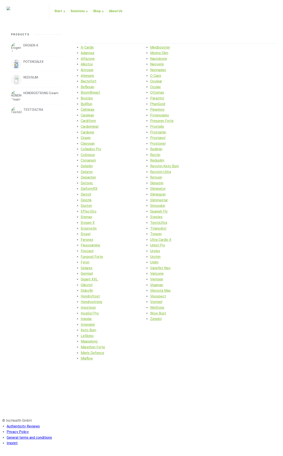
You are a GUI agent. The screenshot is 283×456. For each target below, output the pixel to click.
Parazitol (157, 98)
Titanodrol (158, 228)
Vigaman (156, 285)
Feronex (87, 240)
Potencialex (159, 115)
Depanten (88, 177)
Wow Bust (158, 313)
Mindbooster (160, 47)
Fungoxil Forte (92, 257)
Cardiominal (89, 126)
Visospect (158, 296)
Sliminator (158, 189)
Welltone (157, 307)
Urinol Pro (157, 245)
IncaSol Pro (90, 313)
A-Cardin (87, 47)
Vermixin (156, 279)
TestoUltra (158, 223)
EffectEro (88, 211)
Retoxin (156, 177)
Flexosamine (90, 245)
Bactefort (88, 81)
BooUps (87, 98)
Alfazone (88, 59)
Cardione (87, 132)
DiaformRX (89, 189)
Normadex (158, 70)
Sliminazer (158, 194)
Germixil (87, 273)
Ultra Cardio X (160, 240)
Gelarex (86, 268)
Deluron (87, 172)
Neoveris (157, 64)
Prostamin (158, 132)
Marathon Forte (93, 347)
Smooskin (157, 206)
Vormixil (156, 302)
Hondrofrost (90, 296)
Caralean (87, 115)
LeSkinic (87, 336)
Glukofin (87, 290)
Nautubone (158, 59)
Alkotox (87, 64)
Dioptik (86, 200)
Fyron (85, 262)
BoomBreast (90, 92)
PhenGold (157, 104)
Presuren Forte (162, 121)
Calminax (87, 109)
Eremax (86, 217)
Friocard (87, 251)
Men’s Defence (92, 353)
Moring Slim (159, 53)
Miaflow (87, 358)
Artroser (87, 70)
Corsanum (88, 160)
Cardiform (88, 121)
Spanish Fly (159, 211)
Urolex (155, 251)
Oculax (155, 87)
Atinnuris (87, 76)
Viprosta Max (160, 290)
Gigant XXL (89, 279)
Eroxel (85, 234)
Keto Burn (88, 330)
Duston (86, 206)
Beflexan (87, 87)
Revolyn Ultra (160, 172)
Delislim (87, 166)
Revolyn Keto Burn (164, 166)
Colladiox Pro (91, 149)
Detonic (87, 183)
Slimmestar (159, 200)
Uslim (154, 262)
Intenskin (88, 324)
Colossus (88, 155)
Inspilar (86, 319)
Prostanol (157, 138)
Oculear (156, 81)
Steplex (156, 217)
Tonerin (156, 234)
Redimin (156, 149)
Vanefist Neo (160, 268)
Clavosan (88, 143)
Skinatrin (156, 183)
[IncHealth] (25, 11)
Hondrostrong (91, 302)
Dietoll (86, 194)
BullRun (86, 104)
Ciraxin (86, 138)
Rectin (155, 155)
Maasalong (89, 341)
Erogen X (88, 223)
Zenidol (156, 319)
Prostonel (158, 143)
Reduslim (157, 160)
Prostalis (157, 126)
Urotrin (155, 257)
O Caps (155, 76)
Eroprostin (89, 228)
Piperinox (157, 109)
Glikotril (86, 285)
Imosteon (88, 307)
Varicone (157, 273)
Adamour (87, 53)
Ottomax (157, 92)
